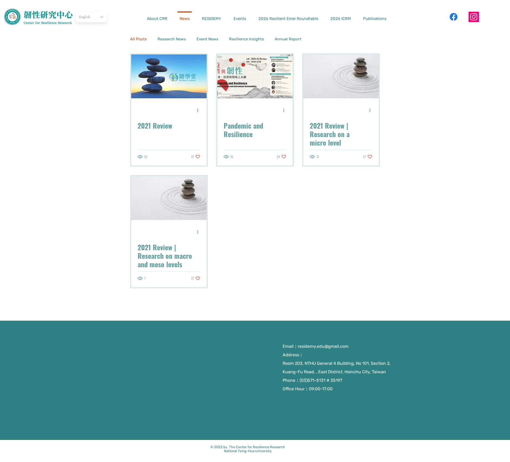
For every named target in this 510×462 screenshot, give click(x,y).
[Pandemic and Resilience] (255, 76)
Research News (172, 39)
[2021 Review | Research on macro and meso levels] (169, 198)
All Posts (138, 39)
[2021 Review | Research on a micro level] (341, 76)
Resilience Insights (246, 39)
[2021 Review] (169, 76)
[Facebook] (453, 17)
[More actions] (199, 110)
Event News (207, 39)
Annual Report (288, 39)
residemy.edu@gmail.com (323, 346)
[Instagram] (474, 17)
